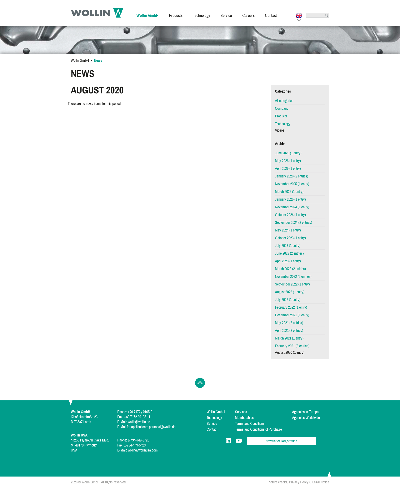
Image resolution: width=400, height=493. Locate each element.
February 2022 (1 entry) (291, 307)
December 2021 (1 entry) (292, 315)
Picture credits (277, 482)
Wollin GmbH (80, 60)
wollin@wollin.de (139, 421)
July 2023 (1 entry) (287, 245)
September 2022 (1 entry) (292, 284)
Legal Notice (320, 482)
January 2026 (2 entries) (291, 176)
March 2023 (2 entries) (290, 268)
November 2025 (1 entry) (292, 183)
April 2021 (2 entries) (289, 330)
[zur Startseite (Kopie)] (97, 13)
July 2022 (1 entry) (287, 299)
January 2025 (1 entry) (290, 199)
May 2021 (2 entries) (289, 322)
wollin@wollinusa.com (143, 450)
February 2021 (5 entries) (292, 346)
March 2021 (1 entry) (289, 338)
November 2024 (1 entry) (292, 207)
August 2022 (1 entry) (289, 292)
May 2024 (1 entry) (288, 230)
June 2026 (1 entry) (288, 153)
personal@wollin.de (162, 426)
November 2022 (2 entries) (293, 276)
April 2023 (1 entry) (288, 261)
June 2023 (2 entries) (289, 253)
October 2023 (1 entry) (290, 237)
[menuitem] (147, 13)
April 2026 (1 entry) (288, 168)
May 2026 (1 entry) (288, 160)
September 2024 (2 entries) (293, 222)
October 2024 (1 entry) (290, 214)
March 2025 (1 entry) (289, 191)
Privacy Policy (299, 482)
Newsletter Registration (281, 441)
